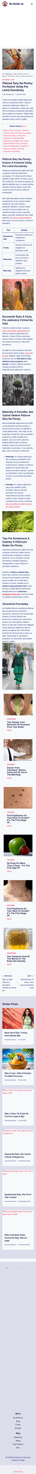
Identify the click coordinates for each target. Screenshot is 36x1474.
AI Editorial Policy (18, 1471)
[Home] (3, 74)
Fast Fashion (18, 1444)
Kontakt (18, 1428)
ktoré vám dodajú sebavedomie (15, 331)
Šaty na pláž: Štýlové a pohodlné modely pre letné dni (9, 983)
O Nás (18, 1425)
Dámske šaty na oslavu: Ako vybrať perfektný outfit (27, 982)
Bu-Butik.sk (10, 94)
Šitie (18, 1448)
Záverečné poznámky (11, 151)
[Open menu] (32, 4)
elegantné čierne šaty (11, 594)
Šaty (13, 79)
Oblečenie (6, 79)
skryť (24, 126)
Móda (18, 1441)
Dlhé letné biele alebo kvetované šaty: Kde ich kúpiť (16, 1238)
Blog (18, 1421)
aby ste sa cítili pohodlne (20, 218)
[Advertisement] (18, 27)
